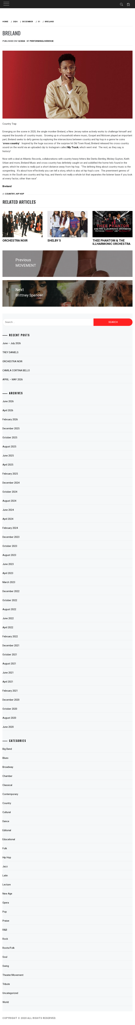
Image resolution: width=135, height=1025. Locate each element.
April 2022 (7, 627)
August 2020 (9, 717)
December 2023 (10, 537)
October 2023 (9, 546)
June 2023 (8, 564)
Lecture (6, 884)
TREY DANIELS (10, 352)
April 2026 (7, 410)
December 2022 (10, 591)
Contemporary (10, 794)
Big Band (7, 748)
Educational (8, 839)
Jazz (5, 866)
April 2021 (7, 681)
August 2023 (9, 555)
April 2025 (7, 464)
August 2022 (9, 609)
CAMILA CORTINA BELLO (16, 370)
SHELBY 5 (54, 240)
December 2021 (10, 645)
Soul (4, 956)
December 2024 (10, 482)
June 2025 (8, 455)
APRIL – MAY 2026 (12, 379)
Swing (5, 965)
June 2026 (8, 401)
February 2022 (10, 636)
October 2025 (9, 437)
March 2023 (8, 582)
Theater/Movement (12, 975)
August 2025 (9, 446)
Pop (4, 911)
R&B (4, 929)
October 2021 (9, 654)
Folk (4, 848)
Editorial (6, 830)
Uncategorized (10, 993)
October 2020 (9, 708)
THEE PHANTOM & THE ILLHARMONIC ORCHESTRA (111, 242)
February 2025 (10, 473)
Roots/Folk (8, 947)
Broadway (7, 767)
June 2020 (8, 726)
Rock (5, 938)
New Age (7, 893)
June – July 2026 (11, 343)
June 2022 (8, 618)
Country (10, 194)
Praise (5, 920)
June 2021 (8, 672)
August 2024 (9, 500)
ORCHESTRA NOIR (14, 240)
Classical (7, 785)
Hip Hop (20, 194)
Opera (5, 902)
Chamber (7, 776)
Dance (5, 821)
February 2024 (10, 527)
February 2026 (10, 419)
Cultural (6, 812)
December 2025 (10, 428)
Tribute (6, 984)
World (5, 1002)
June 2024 (8, 509)
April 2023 (7, 573)
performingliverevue (42, 41)
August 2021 (9, 663)
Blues (5, 758)
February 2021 (10, 690)
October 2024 (9, 491)
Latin (5, 875)
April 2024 (7, 518)
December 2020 (10, 699)
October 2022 (9, 600)
